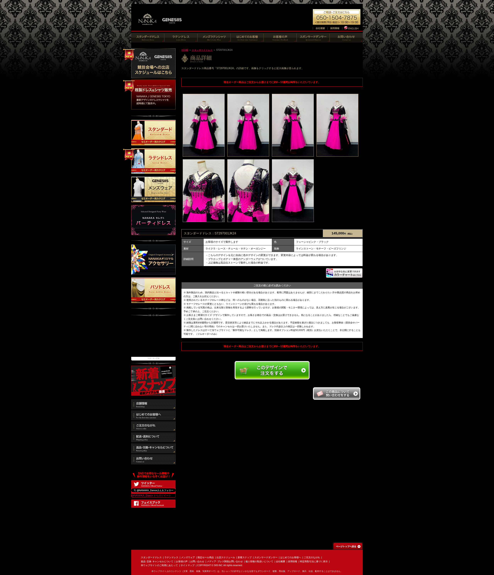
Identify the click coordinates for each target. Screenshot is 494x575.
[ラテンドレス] (181, 40)
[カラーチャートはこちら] (344, 276)
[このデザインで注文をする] (272, 378)
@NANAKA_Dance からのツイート (151, 495)
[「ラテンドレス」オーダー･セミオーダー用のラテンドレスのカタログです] (153, 171)
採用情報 (292, 561)
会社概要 (280, 561)
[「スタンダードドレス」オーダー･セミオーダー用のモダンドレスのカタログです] (153, 143)
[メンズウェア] (214, 40)
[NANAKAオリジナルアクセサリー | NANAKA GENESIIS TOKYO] (153, 272)
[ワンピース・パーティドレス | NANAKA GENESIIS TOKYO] (153, 233)
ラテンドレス (171, 557)
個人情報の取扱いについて (259, 561)
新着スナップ (245, 557)
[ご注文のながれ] (153, 429)
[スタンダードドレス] (147, 40)
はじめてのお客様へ (290, 557)
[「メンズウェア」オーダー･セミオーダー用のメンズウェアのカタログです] (153, 200)
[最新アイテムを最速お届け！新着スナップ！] (153, 393)
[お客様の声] (280, 40)
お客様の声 (182, 561)
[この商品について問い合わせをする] (336, 398)
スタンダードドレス (202, 50)
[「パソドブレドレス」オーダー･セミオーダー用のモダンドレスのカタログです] (153, 300)
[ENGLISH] (351, 27)
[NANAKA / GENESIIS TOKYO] (160, 26)
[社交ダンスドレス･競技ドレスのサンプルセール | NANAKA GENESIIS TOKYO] (153, 107)
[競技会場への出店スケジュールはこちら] (153, 76)
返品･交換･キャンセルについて (157, 561)
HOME (184, 50)
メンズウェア (188, 557)
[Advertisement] (153, 338)
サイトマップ (188, 565)
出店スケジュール (226, 557)
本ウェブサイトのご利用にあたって (159, 565)
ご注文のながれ (312, 557)
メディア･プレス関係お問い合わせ (225, 561)
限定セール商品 (206, 557)
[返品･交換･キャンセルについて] (153, 451)
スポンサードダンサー (265, 557)
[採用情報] (334, 27)
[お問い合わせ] (346, 40)
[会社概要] (320, 27)
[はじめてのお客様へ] (247, 40)
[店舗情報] (153, 407)
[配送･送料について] (153, 440)
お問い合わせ (197, 561)
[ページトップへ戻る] (348, 547)
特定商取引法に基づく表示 (314, 561)
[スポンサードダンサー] (313, 40)
